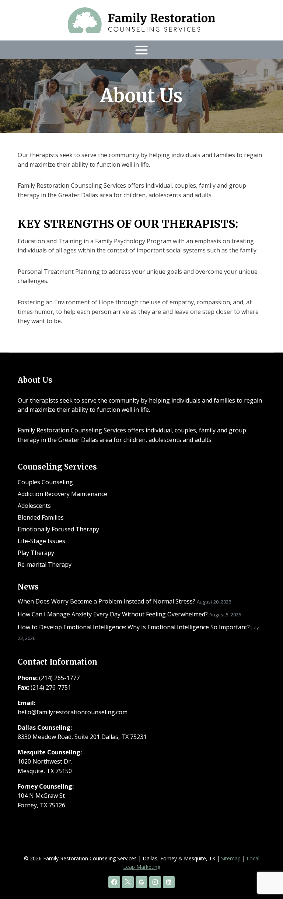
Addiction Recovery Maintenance (62, 494)
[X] (128, 882)
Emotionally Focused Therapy (58, 529)
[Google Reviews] (141, 882)
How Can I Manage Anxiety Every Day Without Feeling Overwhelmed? (113, 614)
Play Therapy (36, 553)
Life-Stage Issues (41, 541)
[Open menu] (141, 49)
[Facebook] (114, 882)
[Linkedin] (169, 882)
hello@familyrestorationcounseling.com (72, 712)
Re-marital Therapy (44, 564)
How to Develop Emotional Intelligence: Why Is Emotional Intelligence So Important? (134, 627)
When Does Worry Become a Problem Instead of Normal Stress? (106, 601)
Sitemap (231, 858)
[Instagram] (155, 882)
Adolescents (34, 506)
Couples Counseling (45, 482)
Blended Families (41, 517)
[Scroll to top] (265, 870)
